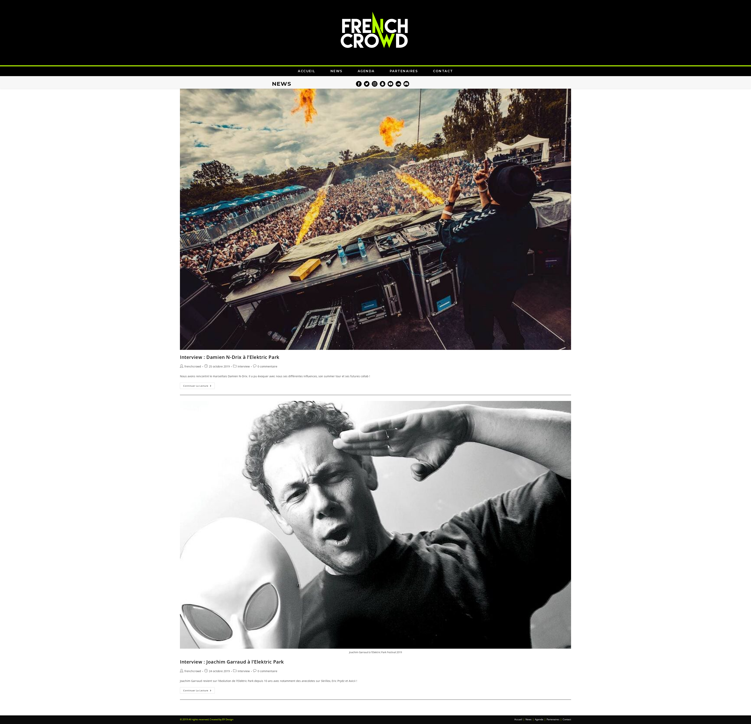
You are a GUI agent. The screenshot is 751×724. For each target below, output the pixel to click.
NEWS (337, 71)
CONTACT (443, 71)
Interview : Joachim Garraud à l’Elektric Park (232, 661)
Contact (567, 719)
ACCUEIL (306, 71)
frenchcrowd (192, 366)
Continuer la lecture (199, 385)
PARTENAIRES (404, 71)
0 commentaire (267, 366)
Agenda (539, 719)
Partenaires (553, 719)
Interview (244, 366)
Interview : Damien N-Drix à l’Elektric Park (229, 357)
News (529, 719)
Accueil (518, 719)
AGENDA (366, 71)
